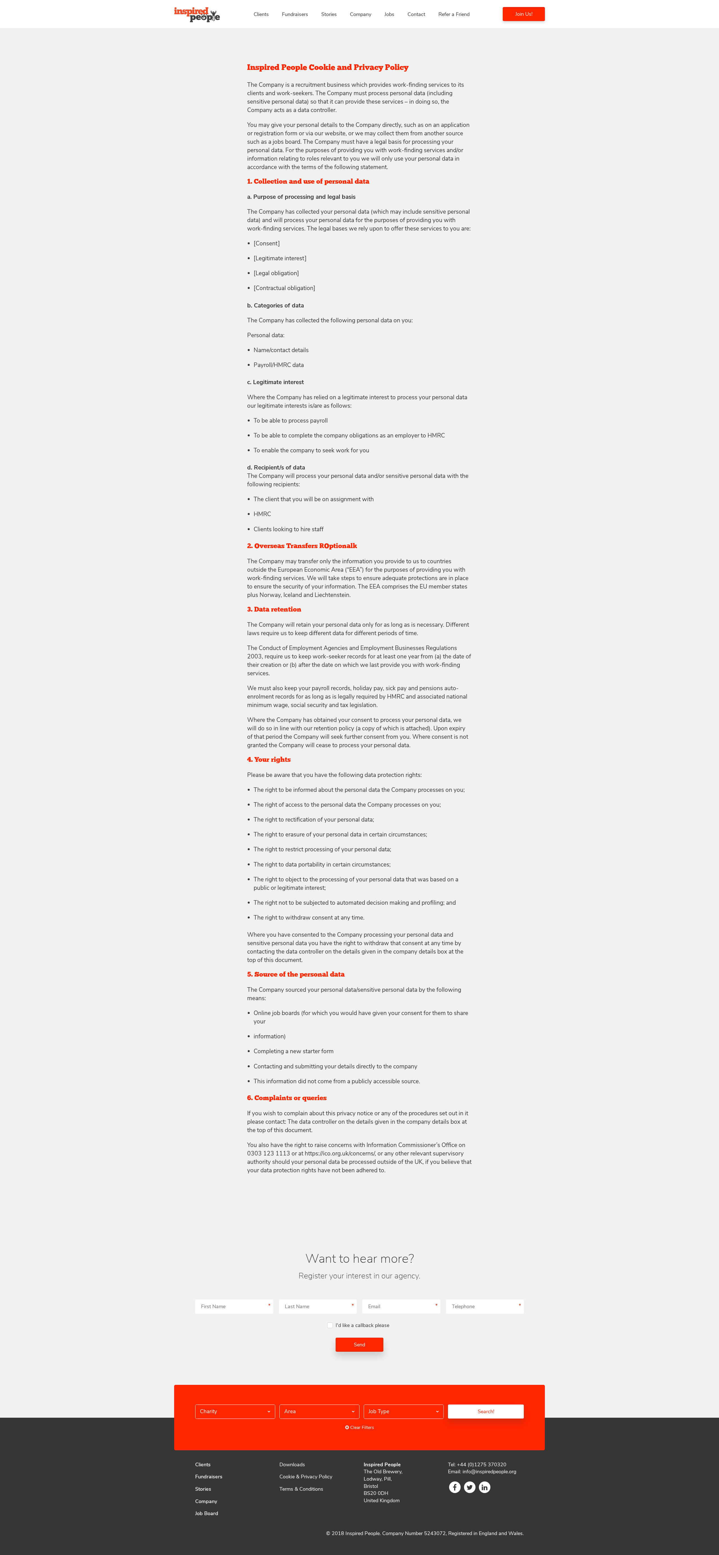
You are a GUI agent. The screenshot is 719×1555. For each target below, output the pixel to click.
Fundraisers (295, 14)
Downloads (292, 1464)
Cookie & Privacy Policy (305, 1476)
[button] (235, 1412)
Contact (416, 14)
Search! (486, 1411)
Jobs (389, 14)
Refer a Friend (454, 14)
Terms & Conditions (301, 1489)
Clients (261, 14)
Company (360, 14)
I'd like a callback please (362, 1325)
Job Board (206, 1513)
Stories (329, 14)
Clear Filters (361, 1427)
